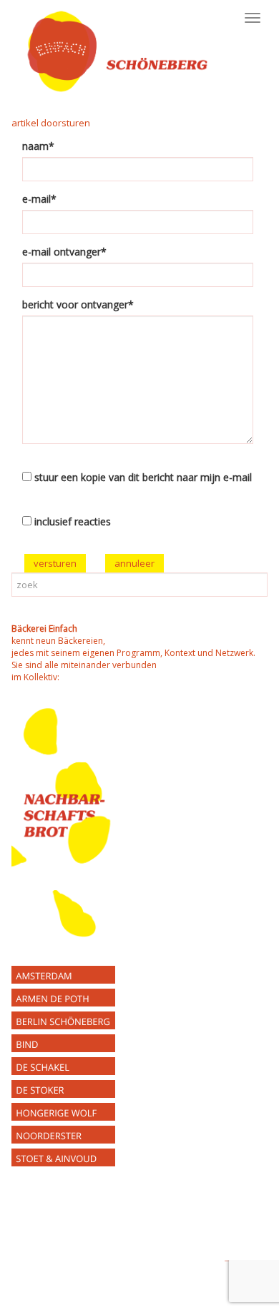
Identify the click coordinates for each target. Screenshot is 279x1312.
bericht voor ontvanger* (78, 304)
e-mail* (39, 199)
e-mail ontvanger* (64, 251)
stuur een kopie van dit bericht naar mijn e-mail (143, 477)
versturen (55, 563)
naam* (38, 146)
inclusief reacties (72, 521)
